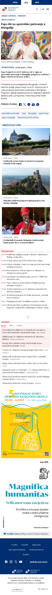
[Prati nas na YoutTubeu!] (20, 561)
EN (43, 9)
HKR (37, 2)
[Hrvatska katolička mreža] (17, 572)
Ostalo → (20, 325)
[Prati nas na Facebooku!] (6, 561)
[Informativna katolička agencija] (33, 572)
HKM (15, 2)
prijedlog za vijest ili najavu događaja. (27, 533)
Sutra (11, 325)
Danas (3, 325)
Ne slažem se (43, 589)
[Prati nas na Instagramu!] (11, 561)
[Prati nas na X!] (15, 561)
